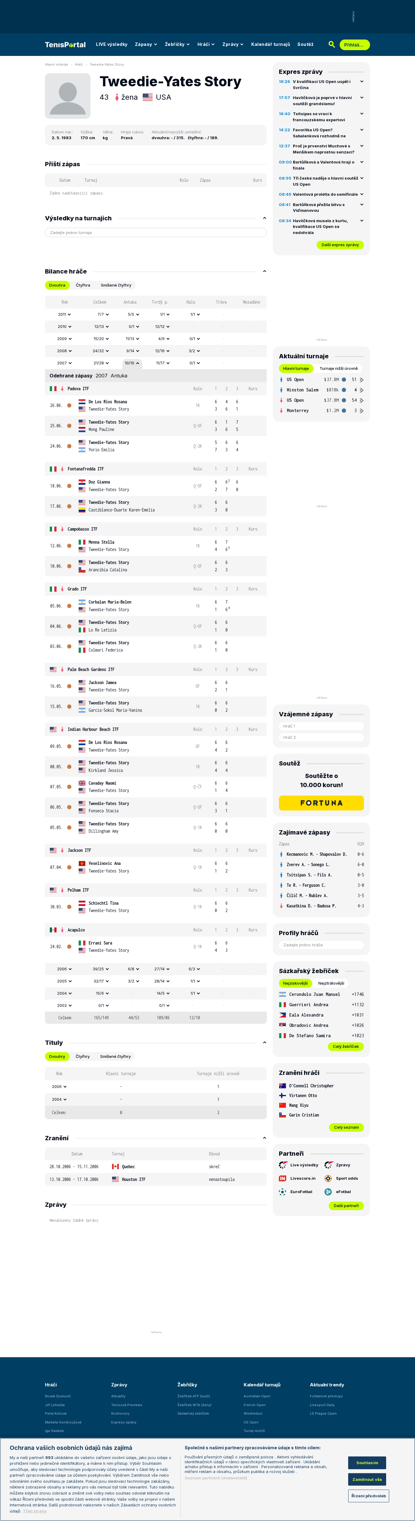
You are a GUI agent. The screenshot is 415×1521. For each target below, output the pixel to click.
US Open (251, 1422)
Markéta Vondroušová (63, 1422)
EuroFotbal (301, 1191)
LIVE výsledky (112, 44)
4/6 (161, 338)
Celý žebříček (346, 1046)
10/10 (129, 362)
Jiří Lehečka (55, 1405)
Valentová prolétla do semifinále (325, 194)
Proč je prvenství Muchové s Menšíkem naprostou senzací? (324, 148)
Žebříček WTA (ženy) (194, 1405)
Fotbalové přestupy (326, 1396)
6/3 (192, 968)
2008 (62, 350)
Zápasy (143, 44)
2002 (62, 1005)
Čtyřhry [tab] (83, 1056)
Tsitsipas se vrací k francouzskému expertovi (319, 116)
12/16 (160, 350)
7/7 (101, 314)
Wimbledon (253, 1413)
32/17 (99, 981)
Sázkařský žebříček (193, 1413)
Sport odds (347, 1178)
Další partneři (346, 1205)
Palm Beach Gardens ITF (91, 669)
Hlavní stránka (56, 64)
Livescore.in (303, 1178)
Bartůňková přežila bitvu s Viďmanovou (319, 207)
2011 (62, 314)
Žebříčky (175, 44)
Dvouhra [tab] (57, 285)
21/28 (99, 362)
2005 (62, 981)
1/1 (162, 314)
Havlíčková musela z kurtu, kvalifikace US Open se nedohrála (320, 226)
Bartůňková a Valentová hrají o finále (323, 165)
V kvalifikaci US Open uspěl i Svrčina (322, 84)
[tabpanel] (156, 660)
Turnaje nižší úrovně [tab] (339, 368)
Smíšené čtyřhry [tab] (116, 285)
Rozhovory (120, 1413)
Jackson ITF (79, 850)
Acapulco (76, 929)
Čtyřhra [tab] (83, 285)
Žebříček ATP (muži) (193, 1396)
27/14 (159, 968)
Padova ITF (78, 388)
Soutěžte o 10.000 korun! (321, 780)
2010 (62, 326)
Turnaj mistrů (254, 1431)
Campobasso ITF (83, 529)
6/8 (131, 968)
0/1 (131, 326)
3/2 (192, 350)
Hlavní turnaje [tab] (296, 368)
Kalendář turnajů (270, 44)
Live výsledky (304, 1164)
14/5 (161, 993)
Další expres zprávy (340, 244)
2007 (62, 362)
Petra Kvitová (56, 1413)
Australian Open (257, 1396)
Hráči (203, 44)
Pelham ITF (78, 890)
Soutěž (305, 44)
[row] (156, 314)
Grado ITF (77, 588)
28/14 (159, 981)
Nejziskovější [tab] (295, 983)
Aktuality (118, 1396)
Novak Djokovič (58, 1396)
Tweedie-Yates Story (107, 64)
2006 (62, 968)
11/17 (160, 362)
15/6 (100, 993)
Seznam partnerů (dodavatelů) (216, 1477)
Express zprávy (123, 1422)
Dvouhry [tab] (57, 1056)
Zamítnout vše (367, 1479)
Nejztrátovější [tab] (331, 983)
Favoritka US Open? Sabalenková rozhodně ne (319, 132)
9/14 (130, 350)
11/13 (130, 338)
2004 (62, 993)
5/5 (131, 314)
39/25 (98, 968)
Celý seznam (346, 1127)
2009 (62, 338)
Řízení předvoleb (369, 1495)
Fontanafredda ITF (86, 468)
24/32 (98, 350)
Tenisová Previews (126, 1405)
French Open (255, 1405)
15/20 (99, 338)
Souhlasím (367, 1462)
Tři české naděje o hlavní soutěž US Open (325, 181)
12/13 (99, 326)
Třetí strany (35, 1510)
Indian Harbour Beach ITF (93, 729)
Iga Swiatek (54, 1431)
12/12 (160, 326)
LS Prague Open (323, 1413)
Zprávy (230, 44)
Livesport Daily (322, 1405)
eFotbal (343, 1191)
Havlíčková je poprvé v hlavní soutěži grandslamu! (322, 100)
